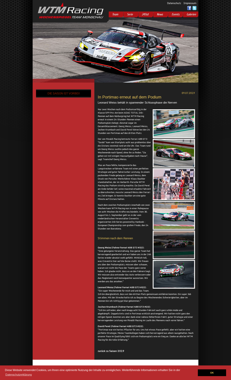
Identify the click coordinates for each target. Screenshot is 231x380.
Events (175, 14)
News (160, 14)
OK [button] (212, 372)
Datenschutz (174, 3)
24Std (145, 14)
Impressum (189, 3)
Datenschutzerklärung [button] (18, 374)
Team (115, 14)
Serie (130, 14)
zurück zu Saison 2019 (111, 351)
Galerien (191, 14)
